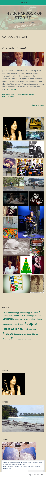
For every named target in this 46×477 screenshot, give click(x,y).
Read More (11, 89)
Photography (29, 329)
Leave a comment (8, 96)
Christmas (17, 316)
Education (8, 318)
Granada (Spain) (14, 48)
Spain (29, 334)
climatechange (28, 316)
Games (22, 319)
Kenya (39, 319)
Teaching (6, 339)
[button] (14, 129)
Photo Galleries (13, 328)
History (33, 319)
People (30, 323)
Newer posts (37, 105)
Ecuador (38, 316)
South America (20, 334)
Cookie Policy (7, 468)
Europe (17, 319)
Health (28, 319)
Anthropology (13, 313)
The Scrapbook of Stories (25, 94)
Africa (5, 313)
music (15, 324)
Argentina (34, 313)
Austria (5, 316)
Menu (24, 2)
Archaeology (25, 313)
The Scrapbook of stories (23, 15)
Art (41, 312)
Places (8, 333)
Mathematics (7, 324)
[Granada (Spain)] (23, 65)
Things (16, 338)
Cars (10, 316)
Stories (35, 334)
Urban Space (26, 339)
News (20, 324)
